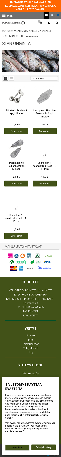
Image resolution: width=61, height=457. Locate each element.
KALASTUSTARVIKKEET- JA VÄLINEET (30, 290)
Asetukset (17, 447)
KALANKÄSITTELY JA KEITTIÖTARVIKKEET (30, 298)
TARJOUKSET (30, 311)
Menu (10, 16)
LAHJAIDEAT (30, 315)
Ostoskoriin (16, 131)
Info (30, 339)
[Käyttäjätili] (49, 23)
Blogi (30, 352)
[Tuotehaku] (57, 23)
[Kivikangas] (14, 23)
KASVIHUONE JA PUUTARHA (30, 294)
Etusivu (30, 335)
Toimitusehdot (30, 343)
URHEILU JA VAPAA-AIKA (31, 307)
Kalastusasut (30, 303)
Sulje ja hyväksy (43, 447)
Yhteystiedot (30, 348)
